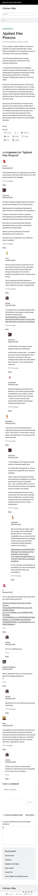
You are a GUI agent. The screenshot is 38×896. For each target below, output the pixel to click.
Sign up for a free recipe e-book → (12, 2)
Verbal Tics (9, 872)
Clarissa (7, 303)
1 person (13, 288)
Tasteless (8, 860)
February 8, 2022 (7, 168)
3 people (11, 181)
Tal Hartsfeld (12, 382)
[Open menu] (3, 20)
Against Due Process (12, 35)
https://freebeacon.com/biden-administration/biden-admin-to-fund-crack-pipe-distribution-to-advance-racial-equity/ (20, 319)
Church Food (9, 855)
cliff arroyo (5, 195)
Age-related (9, 868)
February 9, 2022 (7, 197)
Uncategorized (7, 28)
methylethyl (8, 421)
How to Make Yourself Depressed (16, 876)
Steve (4, 723)
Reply (4, 185)
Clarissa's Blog (9, 8)
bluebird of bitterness (9, 667)
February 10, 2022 (7, 725)
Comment (29, 802)
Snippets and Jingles (12, 864)
